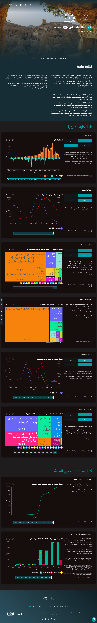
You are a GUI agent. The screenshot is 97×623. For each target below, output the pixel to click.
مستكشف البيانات (63, 606)
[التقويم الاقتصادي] (20, 4)
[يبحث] (15, 5)
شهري (71, 145)
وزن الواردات (66, 396)
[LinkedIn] (55, 619)
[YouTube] (42, 619)
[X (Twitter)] (52, 619)
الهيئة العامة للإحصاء (80, 341)
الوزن (71, 141)
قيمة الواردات (73, 396)
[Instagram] (48, 619)
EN (11, 5)
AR (8, 5)
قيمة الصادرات (73, 175)
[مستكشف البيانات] (25, 4)
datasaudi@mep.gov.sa (71, 613)
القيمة (85, 141)
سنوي (85, 145)
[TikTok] (45, 619)
